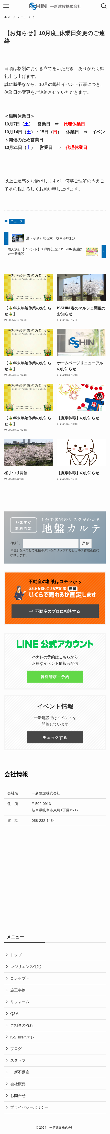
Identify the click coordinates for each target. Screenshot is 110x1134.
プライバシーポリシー (29, 1107)
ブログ (16, 1048)
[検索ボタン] (104, 6)
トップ (16, 955)
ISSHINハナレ (22, 1037)
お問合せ (18, 1095)
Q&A (14, 1013)
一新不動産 (19, 1072)
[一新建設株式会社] (55, 6)
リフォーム (19, 1002)
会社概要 (18, 1084)
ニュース (17, 221)
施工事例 (18, 990)
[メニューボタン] (6, 6)
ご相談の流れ (21, 1025)
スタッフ (18, 1060)
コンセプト (19, 978)
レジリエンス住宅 (25, 966)
